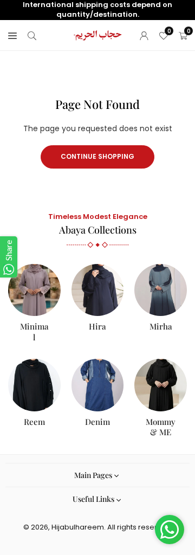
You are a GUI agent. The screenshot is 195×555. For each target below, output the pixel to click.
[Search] (32, 35)
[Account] (144, 35)
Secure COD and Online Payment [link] (98, 10)
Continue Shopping (97, 156)
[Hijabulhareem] (98, 34)
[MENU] (12, 35)
